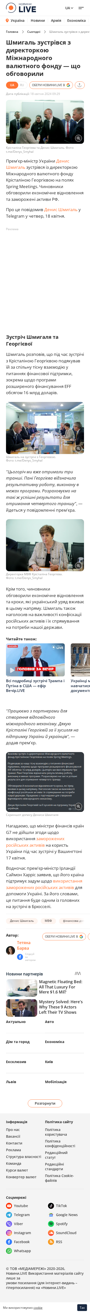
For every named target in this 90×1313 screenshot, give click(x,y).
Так (82, 1307)
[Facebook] (20, 957)
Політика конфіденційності (60, 1143)
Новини (38, 21)
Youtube (21, 1205)
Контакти (14, 1143)
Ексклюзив (16, 1061)
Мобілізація (55, 1081)
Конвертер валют (21, 1177)
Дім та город (18, 1041)
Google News (67, 1214)
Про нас (13, 1129)
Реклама (13, 1149)
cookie (38, 1307)
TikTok (61, 1205)
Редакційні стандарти (54, 1166)
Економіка (76, 21)
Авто (49, 1021)
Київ (49, 1061)
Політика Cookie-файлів (59, 1178)
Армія (56, 21)
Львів (11, 1081)
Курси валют (17, 1170)
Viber (18, 1223)
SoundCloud (66, 1232)
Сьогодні (33, 32)
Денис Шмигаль (61, 209)
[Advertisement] (45, 278)
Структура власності (23, 1156)
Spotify (62, 1223)
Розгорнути (45, 1103)
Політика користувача (56, 1132)
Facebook (22, 1241)
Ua (67, 8)
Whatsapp (22, 1250)
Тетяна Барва (23, 945)
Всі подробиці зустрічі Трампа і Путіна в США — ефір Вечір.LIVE (35, 685)
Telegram (22, 1214)
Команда (13, 1163)
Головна (12, 32)
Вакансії (13, 1136)
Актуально (16, 1021)
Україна (17, 20)
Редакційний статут (56, 1155)
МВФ (48, 921)
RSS (59, 1241)
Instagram (22, 1232)
